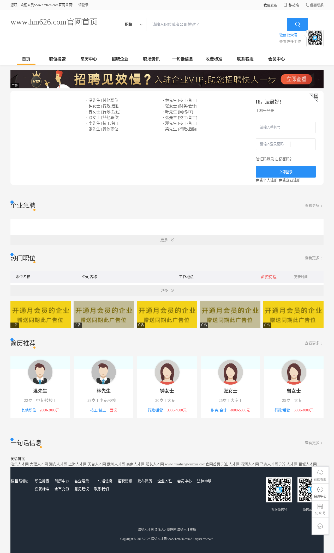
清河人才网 (250, 464)
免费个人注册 (267, 180)
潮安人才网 (58, 464)
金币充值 (62, 489)
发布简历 (145, 481)
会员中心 (276, 59)
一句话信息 (182, 59)
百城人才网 (308, 464)
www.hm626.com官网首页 (54, 21)
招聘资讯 (125, 481)
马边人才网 (269, 464)
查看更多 (312, 206)
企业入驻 (164, 481)
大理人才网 (39, 464)
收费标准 (214, 59)
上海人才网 (77, 464)
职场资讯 (151, 59)
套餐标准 (42, 489)
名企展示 (81, 481)
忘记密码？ (284, 159)
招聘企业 (120, 59)
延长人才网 (155, 464)
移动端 (293, 5)
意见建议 (81, 489)
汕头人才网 (19, 464)
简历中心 (88, 59)
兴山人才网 (230, 464)
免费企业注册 (290, 180)
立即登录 (286, 172)
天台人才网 (97, 464)
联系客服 (245, 59)
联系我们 (101, 489)
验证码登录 (265, 159)
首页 (26, 59)
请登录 (83, 5)
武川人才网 (116, 464)
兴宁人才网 (288, 464)
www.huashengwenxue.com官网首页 (192, 464)
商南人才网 (135, 464)
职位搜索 (57, 59)
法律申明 (204, 481)
